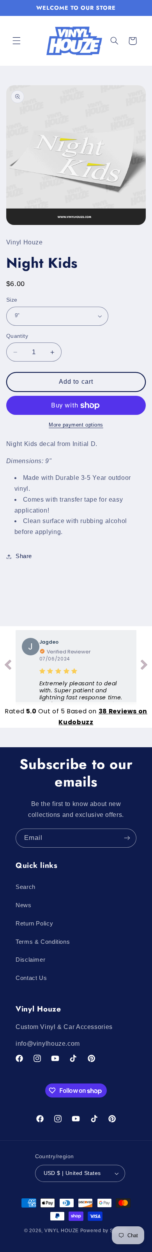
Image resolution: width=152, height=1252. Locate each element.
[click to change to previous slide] (8, 666)
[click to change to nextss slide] (144, 666)
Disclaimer (30, 960)
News (24, 905)
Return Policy (34, 923)
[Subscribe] (127, 838)
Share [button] (24, 556)
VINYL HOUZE (61, 1230)
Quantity (17, 336)
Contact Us (31, 978)
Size (12, 300)
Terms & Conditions (43, 942)
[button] (16, 41)
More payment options (76, 425)
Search (25, 887)
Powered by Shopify (104, 1230)
